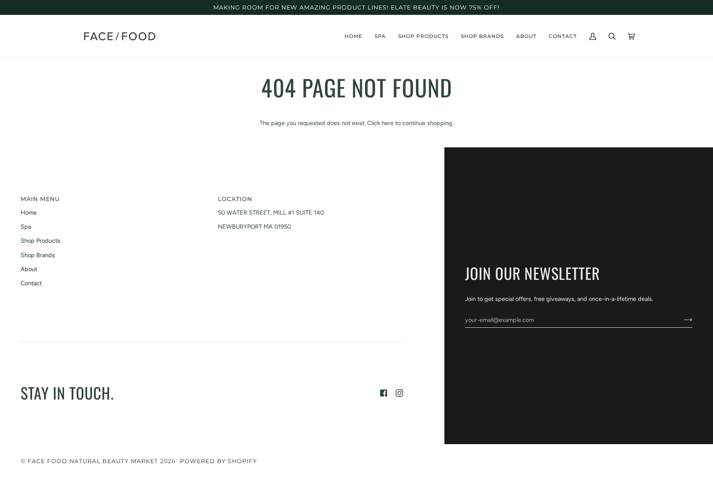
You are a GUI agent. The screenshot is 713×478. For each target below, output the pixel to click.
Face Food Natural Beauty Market (93, 461)
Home (29, 212)
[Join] (681, 320)
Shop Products (40, 240)
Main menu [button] (40, 199)
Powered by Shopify (218, 461)
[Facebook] (383, 393)
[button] (380, 36)
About (29, 269)
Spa (26, 226)
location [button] (235, 199)
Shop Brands (38, 255)
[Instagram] (399, 393)
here (388, 123)
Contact (31, 283)
